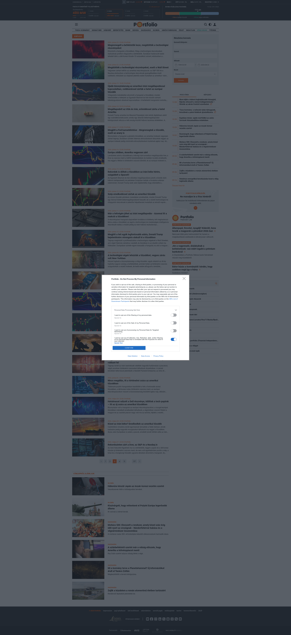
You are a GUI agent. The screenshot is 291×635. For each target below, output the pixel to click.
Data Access (145, 356)
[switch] (174, 315)
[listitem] (145, 310)
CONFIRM (129, 348)
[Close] (185, 279)
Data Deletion (133, 356)
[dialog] (145, 317)
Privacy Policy (158, 356)
